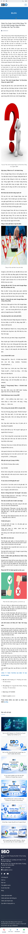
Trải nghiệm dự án (5, 885)
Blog (2, 890)
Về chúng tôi (4, 877)
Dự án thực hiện (5, 888)
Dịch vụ (3, 880)
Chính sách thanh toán (7, 901)
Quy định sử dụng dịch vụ (8, 903)
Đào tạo (3, 882)
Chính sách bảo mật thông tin (9, 898)
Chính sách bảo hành (6, 895)
